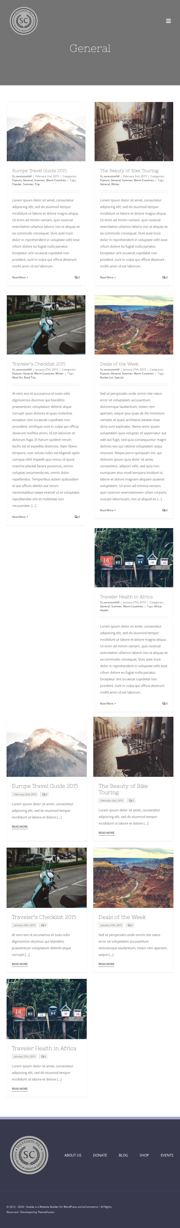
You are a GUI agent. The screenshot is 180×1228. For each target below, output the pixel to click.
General (28, 180)
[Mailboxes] (47, 980)
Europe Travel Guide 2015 (38, 131)
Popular (17, 184)
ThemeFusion (46, 1212)
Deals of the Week (125, 324)
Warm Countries (56, 180)
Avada (30, 1207)
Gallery (54, 131)
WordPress (70, 1207)
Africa (157, 606)
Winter (115, 184)
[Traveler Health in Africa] (134, 557)
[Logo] (23, 6)
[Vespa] (47, 849)
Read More (19, 277)
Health (104, 610)
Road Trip (30, 377)
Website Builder (49, 1207)
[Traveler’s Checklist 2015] (46, 324)
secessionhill (24, 176)
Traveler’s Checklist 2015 (38, 324)
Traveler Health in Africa (125, 557)
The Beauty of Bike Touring (125, 131)
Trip (37, 184)
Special (119, 377)
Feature (17, 180)
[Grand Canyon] (133, 849)
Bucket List (106, 377)
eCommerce (90, 1207)
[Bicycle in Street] (133, 718)
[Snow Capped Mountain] (47, 718)
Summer (39, 180)
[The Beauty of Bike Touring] (134, 131)
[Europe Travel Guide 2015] (46, 131)
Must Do (17, 377)
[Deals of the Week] (134, 324)
